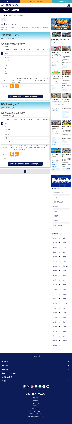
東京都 (55, 266)
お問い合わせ (35, 408)
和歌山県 (65, 303)
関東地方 (55, 197)
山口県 (55, 317)
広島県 (64, 312)
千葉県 (64, 261)
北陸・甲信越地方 (58, 202)
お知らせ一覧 (35, 403)
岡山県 (55, 312)
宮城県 (64, 242)
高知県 (55, 326)
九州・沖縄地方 (57, 225)
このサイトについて (35, 413)
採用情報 (35, 405)
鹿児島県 (65, 340)
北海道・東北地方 (58, 192)
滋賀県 (55, 294)
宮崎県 (55, 340)
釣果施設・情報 (12, 15)
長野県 (64, 280)
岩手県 (55, 242)
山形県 (64, 247)
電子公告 (35, 400)
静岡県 (8, 27)
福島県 (55, 252)
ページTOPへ (35, 356)
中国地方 (55, 216)
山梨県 (55, 280)
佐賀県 (55, 331)
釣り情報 (5, 369)
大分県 (64, 336)
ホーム (11, 1)
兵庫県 (64, 298)
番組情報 (5, 365)
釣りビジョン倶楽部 (36, 1)
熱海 (33, 27)
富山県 (64, 270)
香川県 (55, 322)
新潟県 (55, 270)
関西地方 (55, 211)
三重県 (64, 289)
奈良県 (55, 303)
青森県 (64, 238)
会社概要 (35, 398)
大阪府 (55, 298)
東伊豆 (13, 27)
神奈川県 (65, 266)
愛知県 (55, 289)
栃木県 (55, 256)
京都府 (64, 294)
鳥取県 (55, 308)
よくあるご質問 (7, 377)
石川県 (55, 275)
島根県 (64, 308)
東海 (3, 27)
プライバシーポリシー (35, 411)
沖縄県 (55, 345)
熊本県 (55, 336)
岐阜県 (55, 284)
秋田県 (55, 247)
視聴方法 (63, 1)
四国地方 (55, 220)
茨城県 (64, 252)
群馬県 (64, 256)
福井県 (64, 275)
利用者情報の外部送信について (35, 416)
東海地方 (55, 206)
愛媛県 (64, 322)
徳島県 (64, 317)
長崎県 (64, 331)
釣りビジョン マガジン (9, 373)
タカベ (19, 27)
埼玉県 (55, 261)
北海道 (55, 238)
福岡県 (64, 326)
